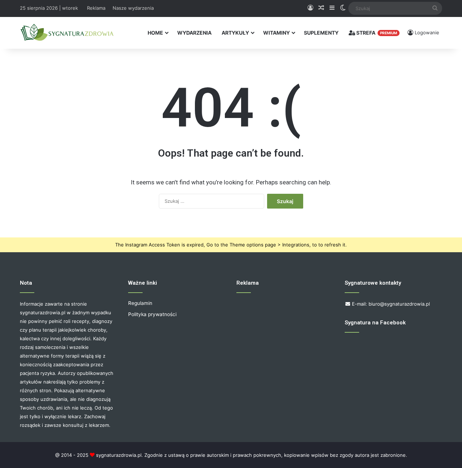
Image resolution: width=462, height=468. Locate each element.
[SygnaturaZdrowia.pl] (67, 32)
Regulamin (140, 303)
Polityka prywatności (152, 314)
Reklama (96, 8)
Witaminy (276, 33)
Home (155, 33)
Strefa (376, 33)
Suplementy (321, 33)
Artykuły (235, 33)
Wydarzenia (194, 33)
